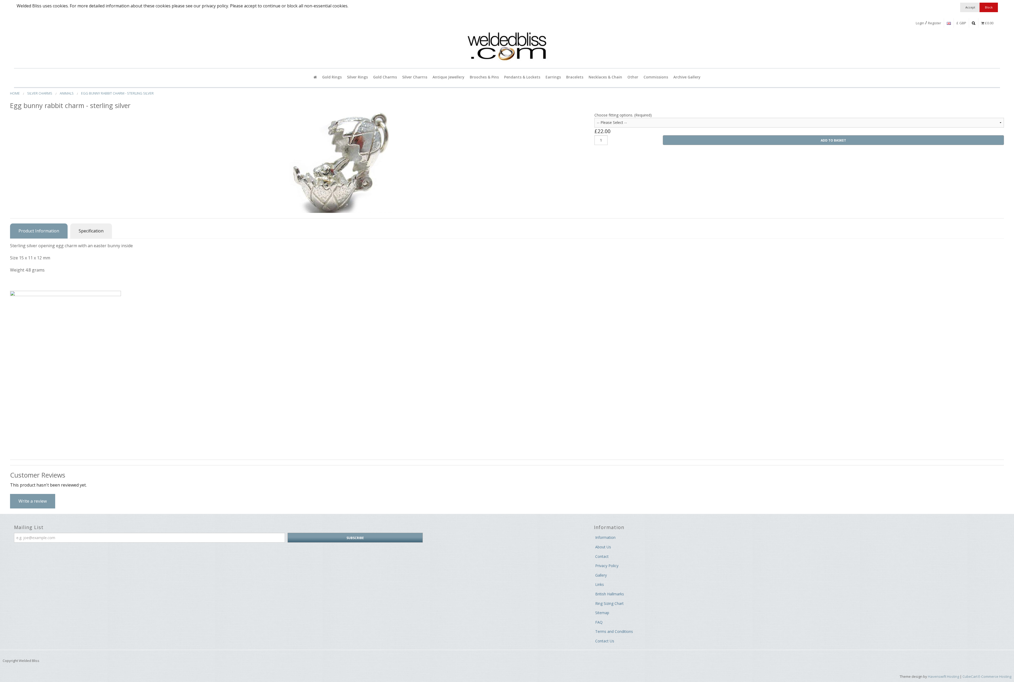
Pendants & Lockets (522, 77)
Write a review (32, 501)
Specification (91, 231)
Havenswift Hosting (943, 676)
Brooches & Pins (484, 77)
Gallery (601, 575)
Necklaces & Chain (605, 77)
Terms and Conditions (614, 631)
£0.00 (988, 23)
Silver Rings (357, 77)
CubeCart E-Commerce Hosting (987, 676)
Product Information (38, 231)
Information (605, 537)
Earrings (553, 77)
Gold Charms (385, 77)
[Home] (315, 77)
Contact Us (604, 640)
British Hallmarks (609, 593)
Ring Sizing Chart (609, 603)
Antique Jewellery (448, 77)
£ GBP (961, 23)
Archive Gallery (687, 77)
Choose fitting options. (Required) (623, 115)
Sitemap (602, 612)
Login (920, 23)
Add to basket (833, 140)
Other (632, 77)
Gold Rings (332, 77)
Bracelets (574, 77)
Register (934, 23)
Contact (602, 556)
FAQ (599, 622)
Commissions (656, 77)
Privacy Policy (606, 565)
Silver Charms (414, 77)
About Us (603, 546)
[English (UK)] (949, 23)
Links (599, 584)
